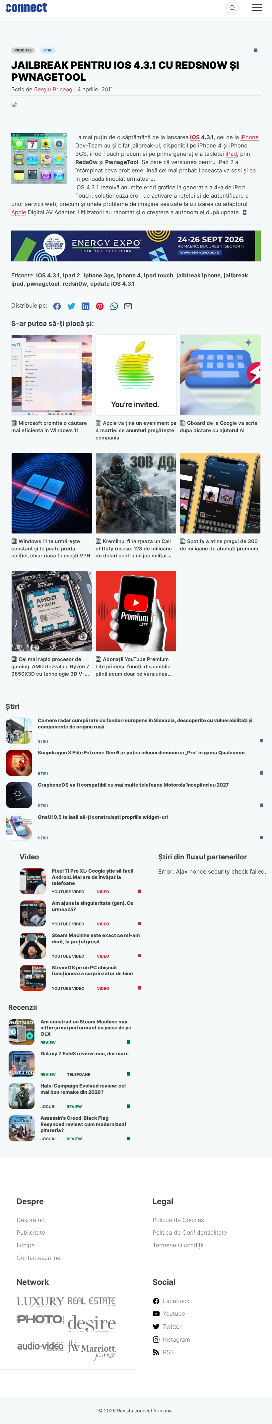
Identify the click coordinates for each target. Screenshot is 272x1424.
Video (103, 892)
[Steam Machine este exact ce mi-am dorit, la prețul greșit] (33, 945)
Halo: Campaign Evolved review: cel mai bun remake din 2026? (83, 1089)
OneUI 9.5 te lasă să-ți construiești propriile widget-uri (103, 817)
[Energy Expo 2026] (136, 259)
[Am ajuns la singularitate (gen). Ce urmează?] (33, 913)
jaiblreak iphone (198, 275)
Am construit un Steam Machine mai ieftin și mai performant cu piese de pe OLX (85, 1028)
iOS (195, 137)
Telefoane (78, 1074)
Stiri (47, 50)
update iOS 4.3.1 (112, 283)
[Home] (26, 6)
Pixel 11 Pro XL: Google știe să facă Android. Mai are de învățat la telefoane (93, 877)
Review (48, 1042)
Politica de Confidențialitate (190, 1232)
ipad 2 (71, 275)
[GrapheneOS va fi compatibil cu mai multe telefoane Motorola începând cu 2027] (19, 795)
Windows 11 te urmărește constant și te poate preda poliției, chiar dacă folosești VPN (50, 548)
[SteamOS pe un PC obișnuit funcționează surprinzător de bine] (33, 978)
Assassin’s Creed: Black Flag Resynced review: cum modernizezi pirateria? (83, 1124)
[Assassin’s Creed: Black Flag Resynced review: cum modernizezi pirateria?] (21, 1128)
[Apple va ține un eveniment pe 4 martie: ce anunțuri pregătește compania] (136, 375)
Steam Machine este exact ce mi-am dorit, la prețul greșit (96, 938)
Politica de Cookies (178, 1219)
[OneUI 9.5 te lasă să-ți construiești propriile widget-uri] (19, 827)
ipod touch (158, 275)
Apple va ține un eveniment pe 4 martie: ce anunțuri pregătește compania (136, 430)
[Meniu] (257, 8)
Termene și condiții (178, 1245)
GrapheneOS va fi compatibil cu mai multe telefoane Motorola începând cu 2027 (133, 785)
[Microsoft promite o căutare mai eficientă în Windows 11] (51, 375)
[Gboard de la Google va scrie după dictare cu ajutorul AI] (220, 375)
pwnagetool (43, 283)
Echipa (26, 1245)
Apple (18, 212)
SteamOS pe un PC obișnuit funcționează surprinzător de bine (92, 971)
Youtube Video (68, 892)
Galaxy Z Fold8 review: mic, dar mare (84, 1054)
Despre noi (31, 1219)
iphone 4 (129, 275)
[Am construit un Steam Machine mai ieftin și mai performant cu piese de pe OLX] (21, 1032)
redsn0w (75, 283)
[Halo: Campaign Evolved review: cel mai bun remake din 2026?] (21, 1096)
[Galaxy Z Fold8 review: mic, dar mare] (21, 1064)
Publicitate (31, 1232)
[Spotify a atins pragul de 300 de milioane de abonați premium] (220, 493)
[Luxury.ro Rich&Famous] (40, 1305)
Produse (23, 50)
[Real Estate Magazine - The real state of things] (92, 1304)
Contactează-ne (38, 1257)
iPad (231, 153)
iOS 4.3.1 (48, 275)
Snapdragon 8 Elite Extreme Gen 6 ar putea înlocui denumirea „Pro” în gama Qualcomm (141, 753)
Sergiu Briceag (53, 89)
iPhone (249, 137)
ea (252, 170)
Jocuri (47, 1106)
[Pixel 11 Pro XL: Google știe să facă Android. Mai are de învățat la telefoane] (33, 881)
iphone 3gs (99, 275)
